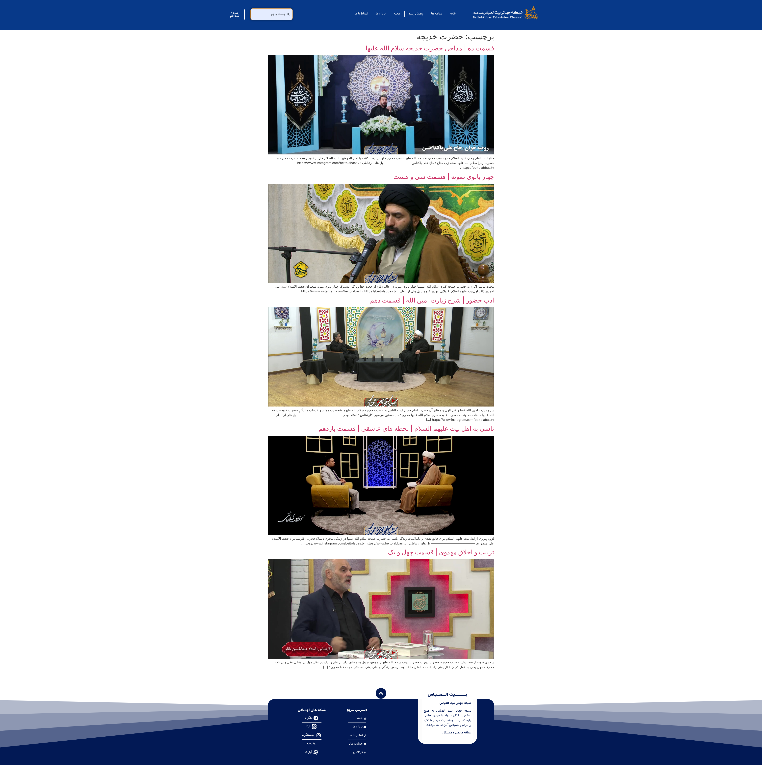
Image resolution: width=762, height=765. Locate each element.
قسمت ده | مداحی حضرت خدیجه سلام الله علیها (430, 48)
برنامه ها (436, 13)
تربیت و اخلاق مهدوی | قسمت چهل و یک (441, 552)
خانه (453, 13)
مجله (397, 13)
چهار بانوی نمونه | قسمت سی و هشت (443, 176)
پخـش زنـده (416, 13)
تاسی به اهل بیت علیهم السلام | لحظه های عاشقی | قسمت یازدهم (406, 428)
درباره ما (381, 13)
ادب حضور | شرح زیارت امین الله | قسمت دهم (432, 300)
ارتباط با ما (361, 13)
